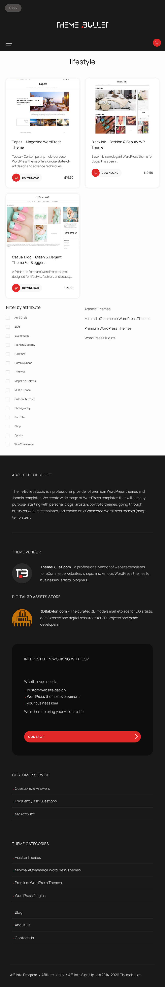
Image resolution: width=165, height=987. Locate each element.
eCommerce (56, 573)
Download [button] (30, 177)
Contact (36, 737)
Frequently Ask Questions (36, 801)
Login (13, 8)
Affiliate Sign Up (81, 974)
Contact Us (24, 937)
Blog (18, 912)
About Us (22, 924)
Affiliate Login (52, 974)
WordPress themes (129, 573)
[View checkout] (157, 43)
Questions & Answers (32, 788)
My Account (25, 813)
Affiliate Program (23, 974)
